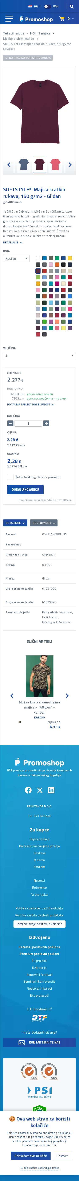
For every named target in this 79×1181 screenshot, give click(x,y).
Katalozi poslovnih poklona (39, 947)
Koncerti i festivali (39, 975)
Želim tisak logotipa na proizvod (38, 477)
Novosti (39, 881)
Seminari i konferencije (39, 982)
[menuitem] (24, 164)
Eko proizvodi (39, 996)
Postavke (62, 1156)
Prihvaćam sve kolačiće (31, 1155)
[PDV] (47, 7)
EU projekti (39, 961)
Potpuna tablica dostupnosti (29, 404)
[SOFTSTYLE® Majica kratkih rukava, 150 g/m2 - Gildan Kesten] (39, 111)
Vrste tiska (39, 895)
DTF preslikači (37, 1009)
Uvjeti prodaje (39, 839)
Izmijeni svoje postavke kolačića (39, 923)
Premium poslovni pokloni (39, 954)
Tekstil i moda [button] (14, 33)
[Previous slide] (9, 164)
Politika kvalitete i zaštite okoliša (39, 908)
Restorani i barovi (39, 989)
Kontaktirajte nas (44, 1042)
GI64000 (9, 49)
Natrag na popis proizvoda (29, 57)
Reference (39, 888)
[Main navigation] (9, 19)
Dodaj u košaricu (25, 489)
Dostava (39, 853)
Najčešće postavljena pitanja (39, 846)
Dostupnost (42, 522)
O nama (39, 860)
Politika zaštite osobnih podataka (39, 915)
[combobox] (16, 258)
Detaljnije (11, 242)
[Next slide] (69, 164)
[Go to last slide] (12, 695)
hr (36, 6)
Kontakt (39, 867)
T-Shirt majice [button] (40, 33)
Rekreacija (39, 968)
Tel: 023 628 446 (39, 816)
